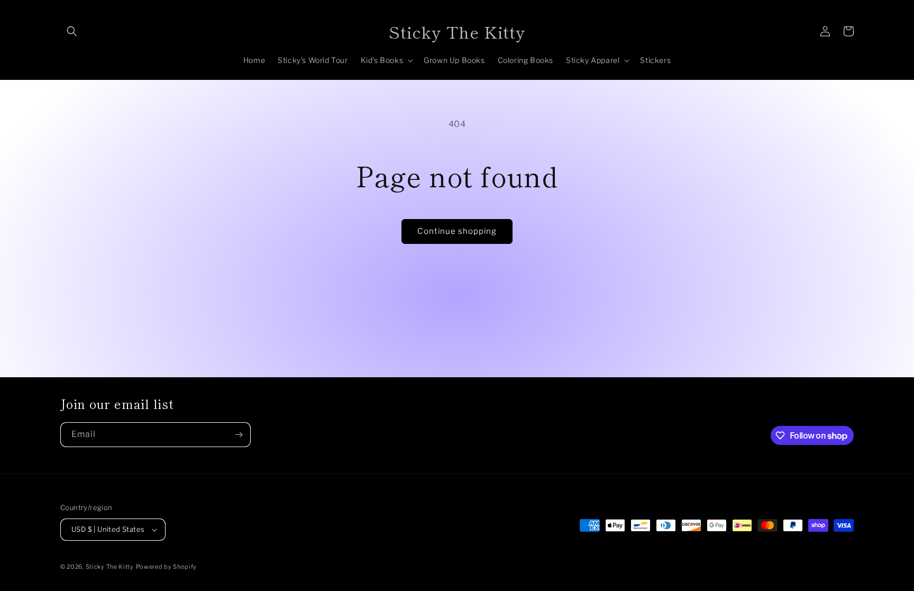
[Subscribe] (238, 434)
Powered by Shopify (166, 566)
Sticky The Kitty (110, 566)
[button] (72, 31)
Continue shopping (457, 231)
